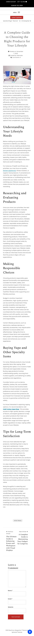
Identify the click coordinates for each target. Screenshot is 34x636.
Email (10, 599)
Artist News (17, 520)
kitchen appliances (9, 171)
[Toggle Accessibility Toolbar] (29, 631)
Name (10, 590)
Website (10, 607)
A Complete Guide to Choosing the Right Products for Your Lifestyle (17, 39)
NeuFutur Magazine (15, 630)
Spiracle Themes (17, 632)
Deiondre (20, 55)
